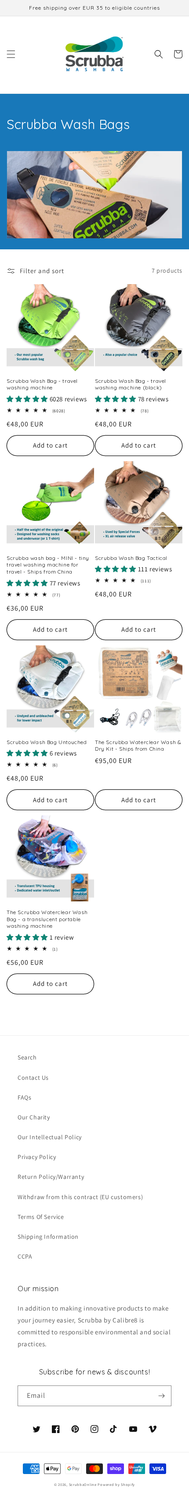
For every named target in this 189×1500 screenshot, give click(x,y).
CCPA (25, 1256)
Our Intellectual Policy (50, 1137)
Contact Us (33, 1077)
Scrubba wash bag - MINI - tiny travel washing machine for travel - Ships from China (48, 565)
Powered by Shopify (116, 1484)
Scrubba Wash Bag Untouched (47, 742)
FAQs (24, 1097)
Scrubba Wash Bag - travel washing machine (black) (130, 384)
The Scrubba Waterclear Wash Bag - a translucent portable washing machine (47, 919)
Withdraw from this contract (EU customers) (80, 1197)
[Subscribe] (161, 1395)
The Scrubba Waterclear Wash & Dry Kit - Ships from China (138, 745)
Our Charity (34, 1117)
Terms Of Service (41, 1217)
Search (27, 1057)
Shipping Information (48, 1237)
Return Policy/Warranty (51, 1177)
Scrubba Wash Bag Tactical (131, 558)
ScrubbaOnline (83, 1484)
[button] (11, 54)
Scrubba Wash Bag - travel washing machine (42, 384)
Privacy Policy (37, 1157)
